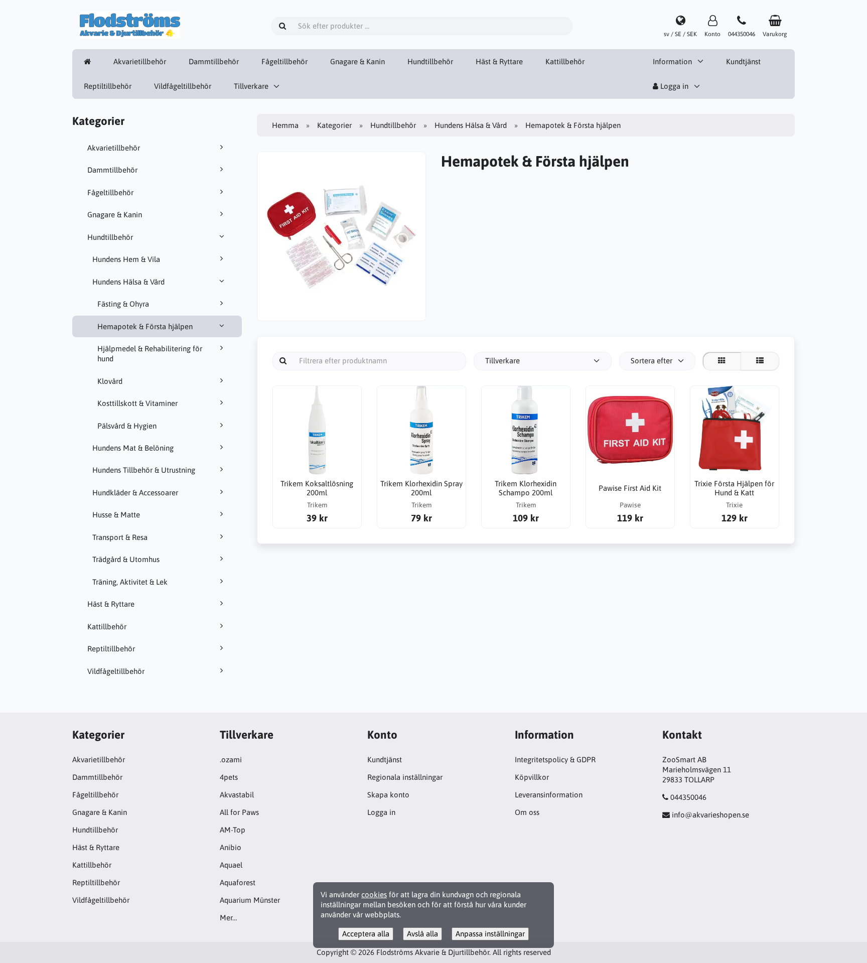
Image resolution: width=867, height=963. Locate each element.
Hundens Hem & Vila (126, 259)
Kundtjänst (743, 61)
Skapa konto (388, 794)
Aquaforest (237, 882)
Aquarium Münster (250, 900)
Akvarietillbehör (139, 61)
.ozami (231, 759)
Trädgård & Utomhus (126, 559)
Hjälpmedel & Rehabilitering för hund (149, 353)
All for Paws (239, 812)
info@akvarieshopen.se (710, 814)
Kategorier (334, 125)
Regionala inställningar (405, 777)
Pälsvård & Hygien (127, 426)
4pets (229, 777)
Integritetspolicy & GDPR (555, 759)
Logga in (673, 86)
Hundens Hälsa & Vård (128, 282)
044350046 (688, 797)
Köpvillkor (532, 777)
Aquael (231, 865)
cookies (374, 894)
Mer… (228, 917)
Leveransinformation (549, 794)
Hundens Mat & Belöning (133, 448)
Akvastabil (237, 794)
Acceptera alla (365, 933)
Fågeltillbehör (284, 61)
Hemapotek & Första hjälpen (145, 326)
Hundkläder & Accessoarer (135, 492)
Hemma (285, 125)
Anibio (230, 847)
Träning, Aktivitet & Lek (130, 582)
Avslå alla (422, 933)
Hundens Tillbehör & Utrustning (143, 470)
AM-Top (232, 830)
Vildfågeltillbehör (182, 86)
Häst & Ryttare (499, 61)
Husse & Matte (116, 514)
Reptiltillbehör (107, 86)
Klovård (109, 381)
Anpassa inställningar (490, 933)
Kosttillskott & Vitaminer (137, 403)
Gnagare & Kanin (357, 61)
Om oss (527, 812)
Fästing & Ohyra (123, 304)
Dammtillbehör (214, 61)
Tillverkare (251, 86)
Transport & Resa (120, 537)
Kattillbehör (565, 61)
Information (672, 61)
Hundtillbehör (430, 61)
